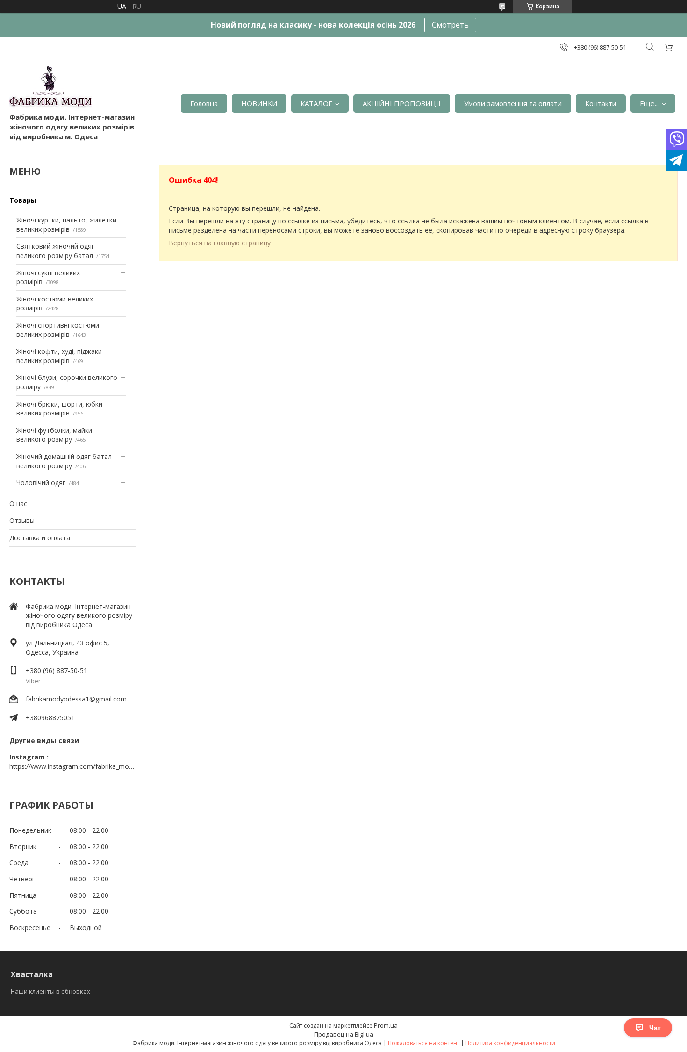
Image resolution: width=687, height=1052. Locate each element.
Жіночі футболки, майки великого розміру (54, 435)
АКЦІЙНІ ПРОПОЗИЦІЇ (402, 103)
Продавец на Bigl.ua (343, 1034)
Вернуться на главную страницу (220, 242)
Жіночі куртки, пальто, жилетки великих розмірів (66, 224)
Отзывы (22, 520)
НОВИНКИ (259, 103)
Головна (204, 103)
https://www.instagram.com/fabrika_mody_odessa (72, 766)
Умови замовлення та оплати (513, 103)
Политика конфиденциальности (510, 1043)
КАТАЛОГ (316, 103)
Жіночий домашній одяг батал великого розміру (64, 461)
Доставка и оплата (39, 537)
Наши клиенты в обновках (50, 991)
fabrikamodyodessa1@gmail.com (76, 698)
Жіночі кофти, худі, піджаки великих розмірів (59, 356)
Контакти (600, 103)
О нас (18, 503)
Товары (22, 200)
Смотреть (450, 25)
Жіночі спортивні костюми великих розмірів (57, 330)
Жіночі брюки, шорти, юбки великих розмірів (59, 409)
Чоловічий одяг (40, 482)
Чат (655, 1027)
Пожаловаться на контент (423, 1043)
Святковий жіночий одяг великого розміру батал (55, 251)
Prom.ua (386, 1025)
